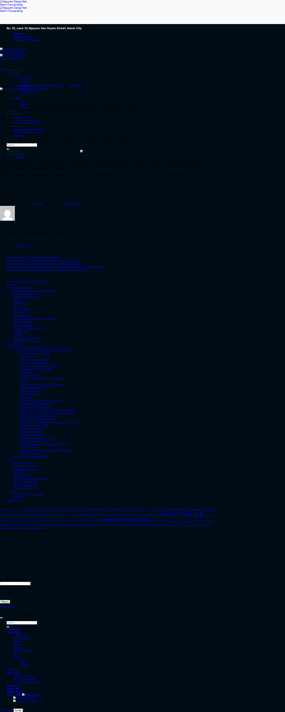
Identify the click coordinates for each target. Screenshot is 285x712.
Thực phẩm (27, 447)
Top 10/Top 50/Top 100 (28, 494)
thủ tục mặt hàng (25, 679)
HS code (56, 515)
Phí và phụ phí (22, 316)
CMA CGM (99, 510)
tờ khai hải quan (172, 525)
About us (13, 73)
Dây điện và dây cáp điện (36, 369)
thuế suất (16, 525)
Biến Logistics (22, 463)
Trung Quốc (116, 525)
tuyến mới (134, 525)
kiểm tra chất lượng (117, 515)
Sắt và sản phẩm (31, 431)
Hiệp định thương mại (31, 515)
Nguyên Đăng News (26, 469)
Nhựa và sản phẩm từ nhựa (38, 419)
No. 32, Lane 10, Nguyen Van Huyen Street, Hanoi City (44, 28)
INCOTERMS (21, 309)
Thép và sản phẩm (32, 435)
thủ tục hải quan (56, 525)
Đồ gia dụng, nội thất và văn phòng (43, 378)
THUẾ (17, 334)
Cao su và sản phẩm (33, 363)
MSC (153, 515)
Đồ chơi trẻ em (29, 375)
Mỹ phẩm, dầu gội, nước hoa (38, 416)
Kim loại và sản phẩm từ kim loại (41, 400)
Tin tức (11, 460)
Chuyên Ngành (23, 676)
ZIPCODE (19, 497)
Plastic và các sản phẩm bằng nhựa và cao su (50, 422)
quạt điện (154, 521)
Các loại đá (27, 356)
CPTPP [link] (62, 101)
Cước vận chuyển (24, 466)
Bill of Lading (18, 510)
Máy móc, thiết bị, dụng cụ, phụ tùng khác (48, 410)
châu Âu (80, 510)
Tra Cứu (12, 491)
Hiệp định (6, 515)
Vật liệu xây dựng (31, 453)
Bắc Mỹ (67, 510)
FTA (173, 510)
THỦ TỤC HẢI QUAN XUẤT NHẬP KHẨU (33, 347)
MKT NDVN (76, 86)
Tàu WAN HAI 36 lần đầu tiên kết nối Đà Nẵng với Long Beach (47, 270)
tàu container (153, 525)
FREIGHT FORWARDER (152, 510)
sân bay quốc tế (191, 521)
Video (24, 104)
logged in (23, 246)
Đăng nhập (7, 606)
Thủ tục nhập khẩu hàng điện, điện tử (44, 444)
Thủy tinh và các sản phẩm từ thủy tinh (46, 450)
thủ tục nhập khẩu (83, 525)
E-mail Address (10, 578)
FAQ (23, 95)
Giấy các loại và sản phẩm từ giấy (42, 384)
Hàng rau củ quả (31, 394)
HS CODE (19, 306)
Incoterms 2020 (88, 515)
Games (11, 284)
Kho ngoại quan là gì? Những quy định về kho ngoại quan (44, 263)
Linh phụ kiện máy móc (35, 406)
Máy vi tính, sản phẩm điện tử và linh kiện (47, 413)
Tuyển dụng (15, 500)
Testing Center (23, 325)
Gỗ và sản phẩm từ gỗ (34, 388)
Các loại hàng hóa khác (35, 359)
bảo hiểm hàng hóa (26, 294)
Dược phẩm (27, 372)
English (31, 698)
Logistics (19, 312)
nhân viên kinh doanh (62, 521)
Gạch (23, 381)
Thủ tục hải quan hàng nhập (31, 353)
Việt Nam (188, 525)
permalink (72, 204)
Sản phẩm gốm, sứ (32, 428)
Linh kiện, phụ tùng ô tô (35, 403)
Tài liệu (24, 666)
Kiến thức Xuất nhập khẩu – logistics (31, 291)
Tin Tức (12, 669)
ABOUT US (20, 635)
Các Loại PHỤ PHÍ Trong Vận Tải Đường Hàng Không (42, 260)
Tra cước (19, 135)
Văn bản (200, 525)
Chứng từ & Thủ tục (26, 297)
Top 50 (101, 525)
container (128, 510)
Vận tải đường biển (25, 482)
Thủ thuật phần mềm (27, 682)
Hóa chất (26, 397)
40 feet (5, 510)
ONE (97, 521)
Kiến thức (13, 114)
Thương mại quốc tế (26, 338)
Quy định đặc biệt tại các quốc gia (35, 319)
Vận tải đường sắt (25, 485)
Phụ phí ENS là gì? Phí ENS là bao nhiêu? (34, 257)
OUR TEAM (21, 638)
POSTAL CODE (124, 520)
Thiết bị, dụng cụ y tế (34, 441)
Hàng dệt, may (29, 391)
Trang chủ (14, 70)
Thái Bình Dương (33, 525)
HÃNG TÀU (20, 303)
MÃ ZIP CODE (181, 515)
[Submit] (8, 149)
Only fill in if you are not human (20, 593)
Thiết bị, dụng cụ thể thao (37, 438)
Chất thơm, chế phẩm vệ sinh (39, 366)
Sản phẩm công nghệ (34, 425)
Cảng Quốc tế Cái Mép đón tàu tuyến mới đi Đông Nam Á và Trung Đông (55, 266)
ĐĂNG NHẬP (15, 154)
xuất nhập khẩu (32, 528)
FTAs (16, 300)
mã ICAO (10, 521)
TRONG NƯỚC (22, 475)
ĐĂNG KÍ (12, 151)
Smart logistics (23, 322)
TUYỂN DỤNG (29, 92)
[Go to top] (1, 617)
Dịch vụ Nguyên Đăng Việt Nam (28, 281)
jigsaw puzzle (22, 287)
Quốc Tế (4, 69)
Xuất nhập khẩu (23, 488)
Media (17, 98)
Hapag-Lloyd (203, 510)
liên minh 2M (138, 516)
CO (115, 510)
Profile (24, 82)
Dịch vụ (18, 648)
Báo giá (12, 685)
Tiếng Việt (14, 695)
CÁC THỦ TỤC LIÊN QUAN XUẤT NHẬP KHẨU (44, 350)
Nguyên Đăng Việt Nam (33, 521)
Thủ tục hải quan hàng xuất (31, 457)
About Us (13, 632)
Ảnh (22, 660)
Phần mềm (14, 344)
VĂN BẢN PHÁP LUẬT (28, 341)
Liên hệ (18, 644)
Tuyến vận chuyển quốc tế (30, 478)
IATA (68, 515)
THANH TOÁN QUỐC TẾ (29, 328)
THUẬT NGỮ (21, 331)
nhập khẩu (84, 521)
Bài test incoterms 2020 (29, 129)
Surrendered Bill (171, 521)
